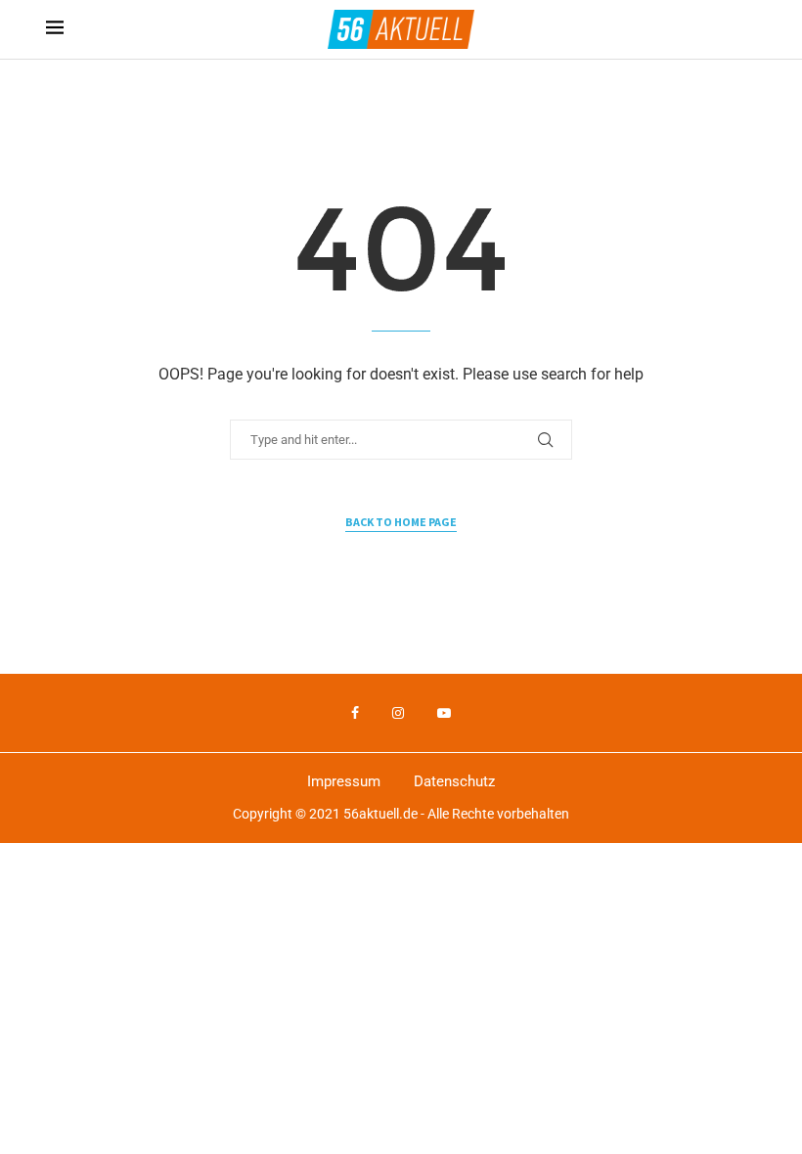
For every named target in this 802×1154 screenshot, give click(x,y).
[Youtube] (444, 713)
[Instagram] (398, 713)
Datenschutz (454, 781)
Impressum (343, 781)
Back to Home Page (401, 521)
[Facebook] (355, 713)
